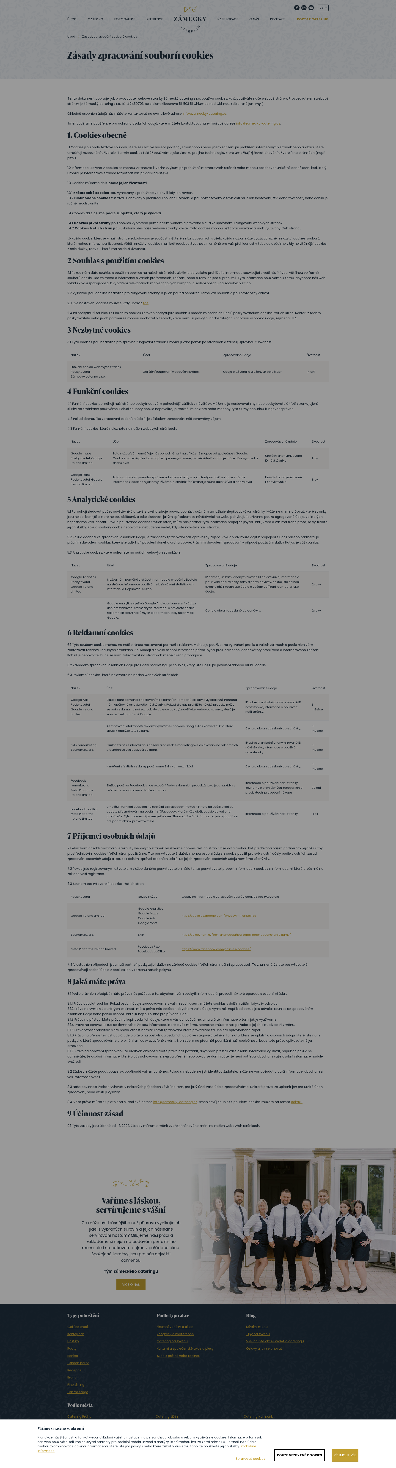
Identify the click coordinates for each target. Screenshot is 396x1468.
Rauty (72, 1348)
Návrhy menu (257, 1326)
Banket (72, 1356)
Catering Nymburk (258, 1416)
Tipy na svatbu (258, 1334)
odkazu (296, 1102)
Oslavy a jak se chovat (264, 1348)
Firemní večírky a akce (175, 1326)
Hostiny (73, 1341)
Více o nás (131, 1284)
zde (145, 303)
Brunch (73, 1377)
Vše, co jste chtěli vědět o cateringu (275, 1341)
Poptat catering (313, 19)
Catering (95, 19)
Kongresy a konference (175, 1334)
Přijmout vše (345, 1455)
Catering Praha (79, 1416)
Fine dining (75, 1384)
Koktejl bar (75, 1334)
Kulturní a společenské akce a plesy (185, 1348)
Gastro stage (77, 1392)
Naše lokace (227, 19)
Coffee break (78, 1326)
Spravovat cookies (250, 1459)
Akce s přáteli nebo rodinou (178, 1356)
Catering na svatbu (172, 1341)
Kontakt (277, 19)
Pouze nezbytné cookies (299, 1455)
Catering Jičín (167, 1416)
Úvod (72, 19)
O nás (254, 19)
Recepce (74, 1370)
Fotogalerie (124, 19)
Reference (155, 19)
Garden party (78, 1363)
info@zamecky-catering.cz (204, 113)
